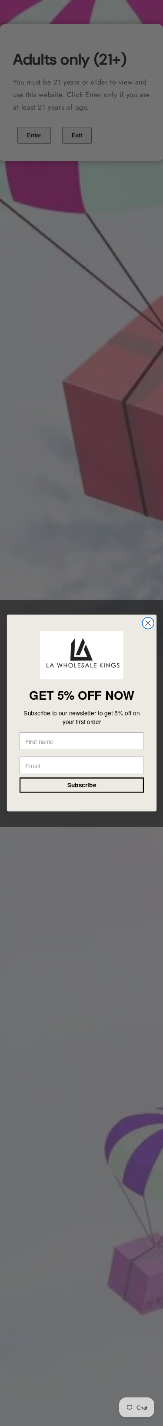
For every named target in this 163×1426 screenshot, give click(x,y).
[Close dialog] (148, 623)
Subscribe (81, 785)
